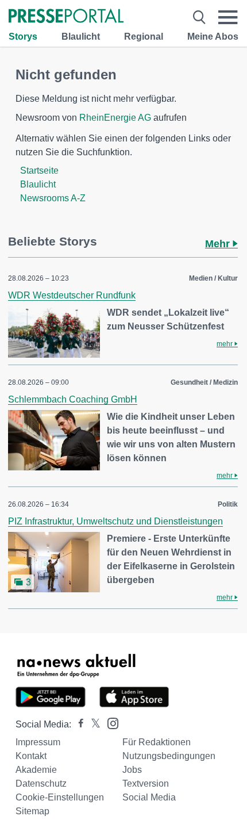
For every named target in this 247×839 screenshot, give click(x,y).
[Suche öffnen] (199, 17)
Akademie (36, 770)
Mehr (219, 244)
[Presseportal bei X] (92, 724)
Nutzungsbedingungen (168, 756)
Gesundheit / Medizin (204, 382)
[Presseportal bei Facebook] (77, 724)
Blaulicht (80, 36)
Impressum (38, 742)
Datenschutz (41, 783)
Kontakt (31, 756)
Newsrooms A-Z (53, 198)
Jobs (132, 770)
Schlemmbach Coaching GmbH (72, 399)
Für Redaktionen (156, 742)
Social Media (149, 797)
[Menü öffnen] (228, 17)
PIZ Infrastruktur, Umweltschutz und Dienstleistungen (115, 521)
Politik (228, 504)
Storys (23, 36)
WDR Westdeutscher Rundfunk (72, 295)
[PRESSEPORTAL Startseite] (66, 17)
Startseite (39, 170)
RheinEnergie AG (115, 117)
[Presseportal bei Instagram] (109, 722)
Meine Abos (212, 36)
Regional (143, 36)
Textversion (145, 783)
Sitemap (32, 811)
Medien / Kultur (213, 278)
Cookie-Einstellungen (60, 797)
